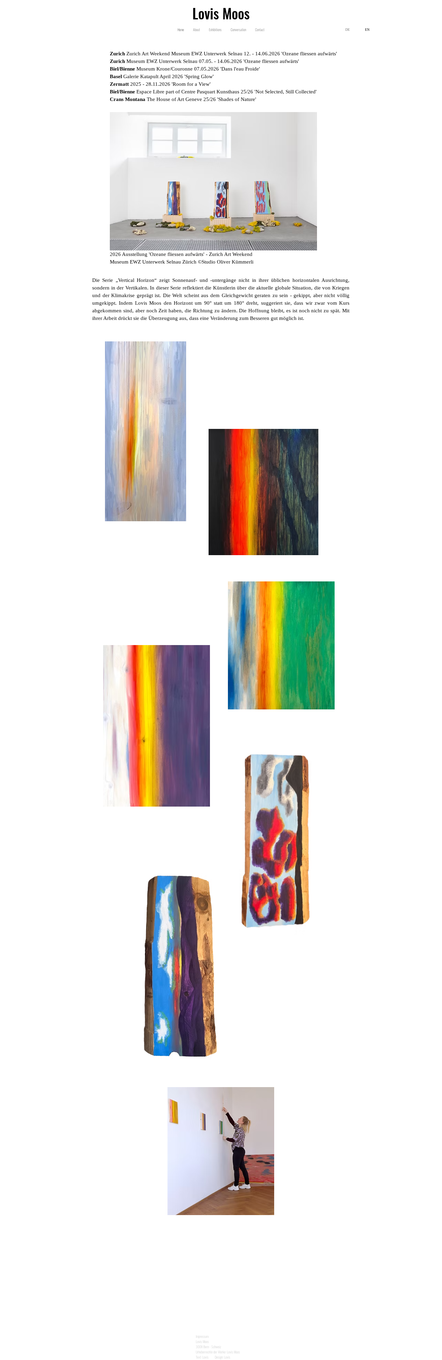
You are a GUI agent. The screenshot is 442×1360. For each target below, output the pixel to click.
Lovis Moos (221, 13)
